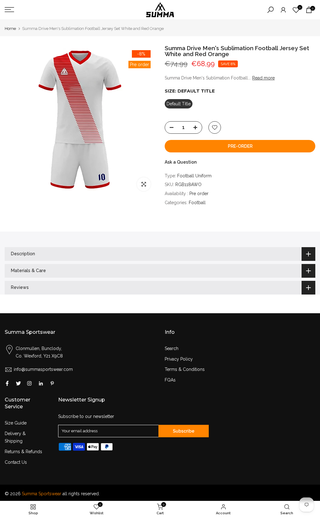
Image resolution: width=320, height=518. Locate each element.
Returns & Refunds (23, 451)
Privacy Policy (179, 359)
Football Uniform (194, 175)
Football (197, 202)
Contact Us (16, 462)
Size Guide (16, 422)
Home (10, 28)
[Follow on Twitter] (18, 383)
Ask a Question (181, 162)
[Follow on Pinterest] (52, 383)
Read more (263, 77)
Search (171, 348)
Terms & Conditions (185, 369)
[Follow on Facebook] (7, 383)
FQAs (170, 379)
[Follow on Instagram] (29, 383)
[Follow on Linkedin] (41, 383)
